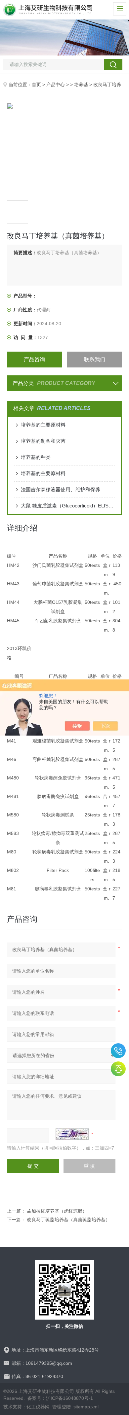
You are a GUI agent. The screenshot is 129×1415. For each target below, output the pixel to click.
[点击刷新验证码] (72, 1134)
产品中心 (55, 84)
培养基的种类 (36, 457)
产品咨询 (34, 359)
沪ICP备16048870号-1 (69, 1398)
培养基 (81, 84)
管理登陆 (61, 1406)
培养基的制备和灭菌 (43, 441)
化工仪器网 (38, 1406)
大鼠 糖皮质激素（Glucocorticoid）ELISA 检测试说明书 (68, 505)
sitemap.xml (86, 1406)
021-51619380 (118, 1050)
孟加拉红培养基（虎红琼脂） (57, 1211)
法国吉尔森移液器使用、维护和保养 (60, 489)
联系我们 (94, 359)
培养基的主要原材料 (43, 425)
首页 (36, 84)
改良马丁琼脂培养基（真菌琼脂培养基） (68, 1219)
